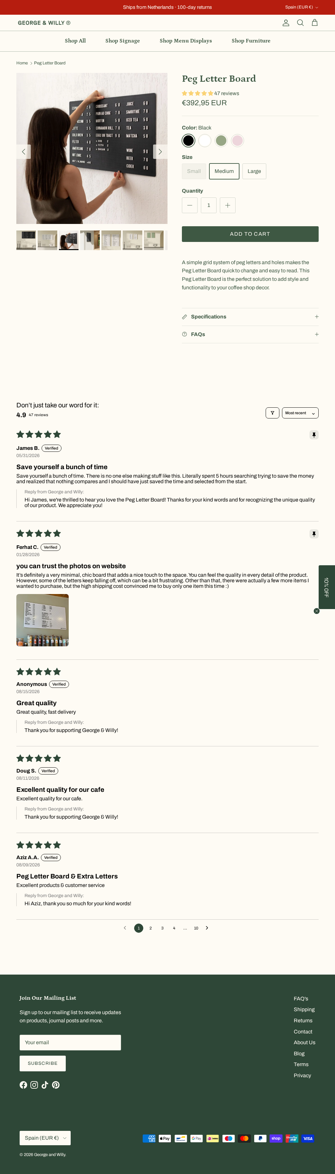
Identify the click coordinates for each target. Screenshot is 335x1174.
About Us (304, 1042)
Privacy (302, 1075)
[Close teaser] (316, 611)
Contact (303, 1031)
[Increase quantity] (228, 205)
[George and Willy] (44, 22)
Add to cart (250, 234)
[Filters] (272, 412)
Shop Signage (122, 41)
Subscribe (43, 1063)
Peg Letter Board (49, 63)
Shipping (304, 1009)
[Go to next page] (208, 928)
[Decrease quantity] (190, 205)
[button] (198, 93)
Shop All (75, 41)
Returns (303, 1020)
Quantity (192, 191)
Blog (299, 1053)
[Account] (284, 23)
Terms (301, 1064)
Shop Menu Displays (186, 41)
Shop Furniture (251, 41)
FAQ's (301, 998)
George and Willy (49, 1154)
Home (22, 63)
